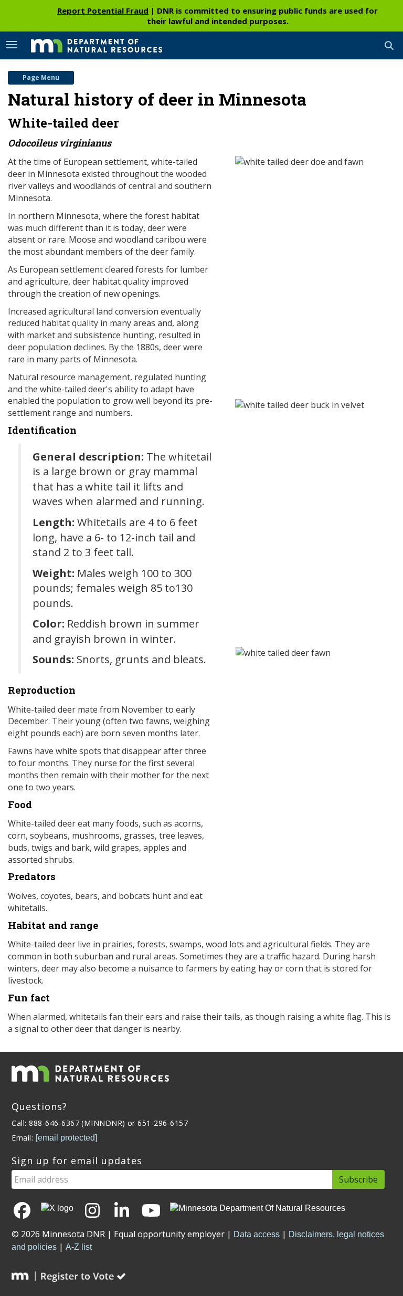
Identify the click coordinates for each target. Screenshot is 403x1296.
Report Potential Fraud (103, 10)
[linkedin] (121, 1211)
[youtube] (151, 1211)
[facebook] (22, 1211)
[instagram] (92, 1211)
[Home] (88, 45)
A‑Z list (79, 1246)
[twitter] (57, 1208)
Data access (257, 1234)
